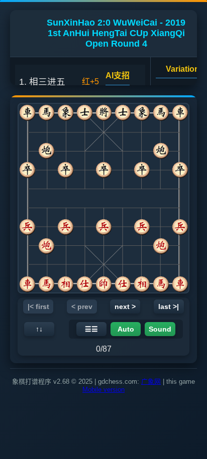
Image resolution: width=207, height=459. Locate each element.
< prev (81, 306)
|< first (38, 306)
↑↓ (39, 329)
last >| (168, 306)
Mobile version (103, 389)
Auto (126, 329)
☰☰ (91, 329)
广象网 (151, 381)
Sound (160, 329)
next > (125, 306)
